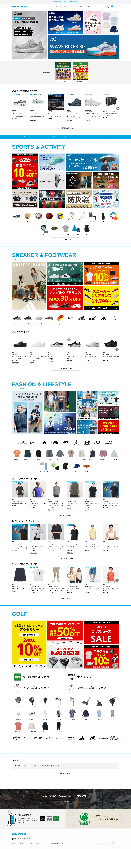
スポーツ (24, 137)
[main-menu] (117, 6)
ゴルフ (105, 137)
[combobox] (66, 6)
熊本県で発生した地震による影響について (65, 1)
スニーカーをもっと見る (65, 368)
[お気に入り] (104, 6)
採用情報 (22, 843)
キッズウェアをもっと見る (65, 598)
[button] (118, 108)
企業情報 (14, 843)
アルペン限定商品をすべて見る (65, 128)
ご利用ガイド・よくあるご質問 (22, 838)
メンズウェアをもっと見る (65, 515)
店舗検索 (66, 801)
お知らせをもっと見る (65, 773)
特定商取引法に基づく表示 (57, 843)
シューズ (51, 137)
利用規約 (30, 843)
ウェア (78, 137)
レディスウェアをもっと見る (65, 558)
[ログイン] (107, 6)
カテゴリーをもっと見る (65, 239)
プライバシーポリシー (41, 843)
